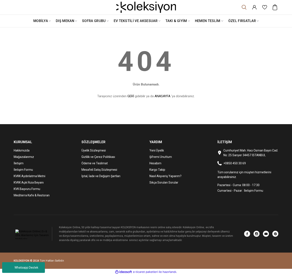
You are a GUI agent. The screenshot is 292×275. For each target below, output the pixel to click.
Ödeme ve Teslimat (94, 163)
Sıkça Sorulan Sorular (163, 182)
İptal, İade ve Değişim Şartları (100, 176)
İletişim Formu (23, 169)
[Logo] (146, 7)
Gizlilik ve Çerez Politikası (98, 157)
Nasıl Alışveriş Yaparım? (165, 176)
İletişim (19, 163)
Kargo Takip (157, 169)
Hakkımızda (21, 150)
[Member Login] (254, 7)
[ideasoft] (123, 272)
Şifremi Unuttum (160, 157)
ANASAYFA (162, 96)
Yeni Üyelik (156, 150)
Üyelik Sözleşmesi (93, 150)
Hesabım (155, 163)
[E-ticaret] (145, 272)
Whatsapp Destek (26, 267)
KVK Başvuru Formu (27, 189)
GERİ (130, 96)
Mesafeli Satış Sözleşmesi (99, 169)
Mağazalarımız (24, 157)
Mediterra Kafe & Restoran (32, 195)
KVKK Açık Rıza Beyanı (29, 182)
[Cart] (274, 7)
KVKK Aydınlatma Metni (29, 176)
